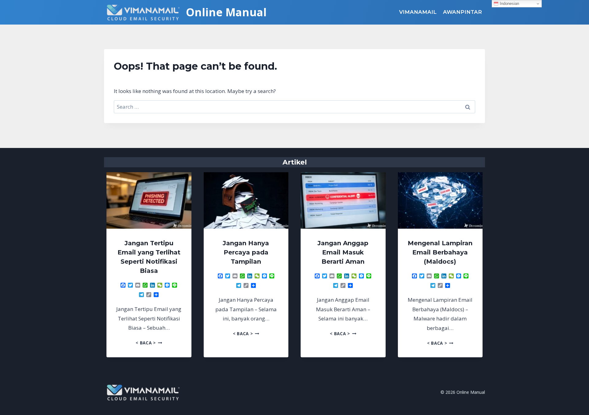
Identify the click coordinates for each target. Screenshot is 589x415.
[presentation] (148, 200)
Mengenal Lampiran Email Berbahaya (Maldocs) (440, 252)
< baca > (149, 343)
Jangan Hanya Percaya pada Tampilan (246, 252)
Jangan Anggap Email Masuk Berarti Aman (343, 252)
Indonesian (509, 3)
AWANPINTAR (462, 12)
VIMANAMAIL (418, 12)
